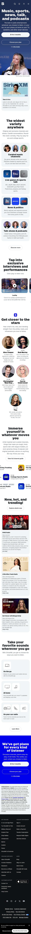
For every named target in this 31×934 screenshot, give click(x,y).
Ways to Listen (21, 862)
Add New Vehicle (21, 838)
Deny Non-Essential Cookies (20, 931)
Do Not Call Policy (7, 914)
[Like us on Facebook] (7, 901)
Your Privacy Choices (19, 914)
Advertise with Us (6, 872)
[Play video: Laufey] (14, 285)
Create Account (21, 826)
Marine (3, 842)
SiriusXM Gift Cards (22, 869)
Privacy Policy (10, 911)
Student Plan (5, 832)
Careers (3, 875)
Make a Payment (21, 829)
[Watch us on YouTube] (24, 901)
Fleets (3, 848)
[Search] (15, 4)
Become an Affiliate (6, 869)
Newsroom (4, 866)
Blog (18, 859)
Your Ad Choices (20, 911)
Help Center (4, 891)
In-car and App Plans (7, 823)
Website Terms (9, 909)
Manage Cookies (23, 917)
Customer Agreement (20, 909)
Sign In (18, 823)
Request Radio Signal (22, 835)
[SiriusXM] (2, 4)
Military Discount (6, 829)
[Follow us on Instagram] (11, 901)
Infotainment (4, 838)
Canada (19, 872)
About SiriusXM (5, 859)
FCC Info (15, 917)
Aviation (3, 845)
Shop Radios (4, 835)
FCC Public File (7, 917)
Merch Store (20, 866)
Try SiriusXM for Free (7, 826)
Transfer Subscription (22, 832)
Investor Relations (6, 862)
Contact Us (4, 883)
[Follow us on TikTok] (15, 901)
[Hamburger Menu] (28, 4)
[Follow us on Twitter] (20, 901)
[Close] (29, 925)
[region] (15, 928)
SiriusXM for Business (7, 851)
